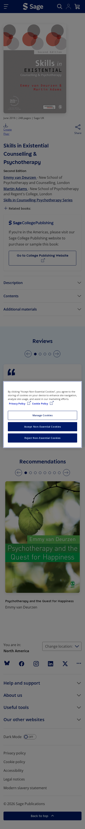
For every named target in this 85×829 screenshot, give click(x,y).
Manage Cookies (42, 415)
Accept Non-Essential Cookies (42, 426)
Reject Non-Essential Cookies (42, 438)
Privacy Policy (17, 403)
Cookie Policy (40, 403)
